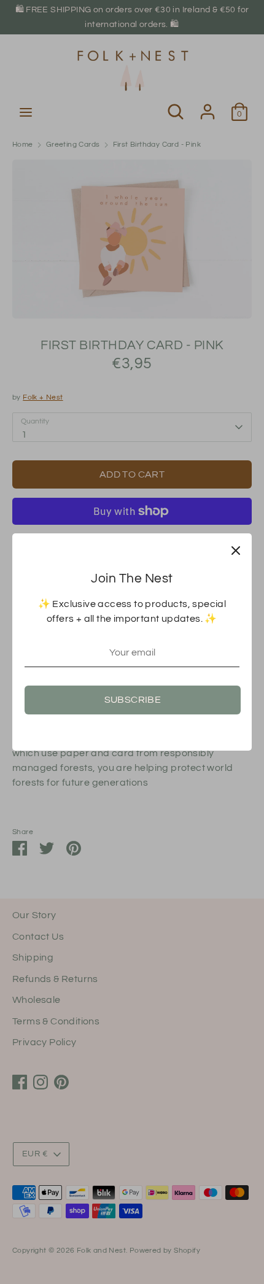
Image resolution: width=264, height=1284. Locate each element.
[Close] (235, 549)
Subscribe (132, 700)
